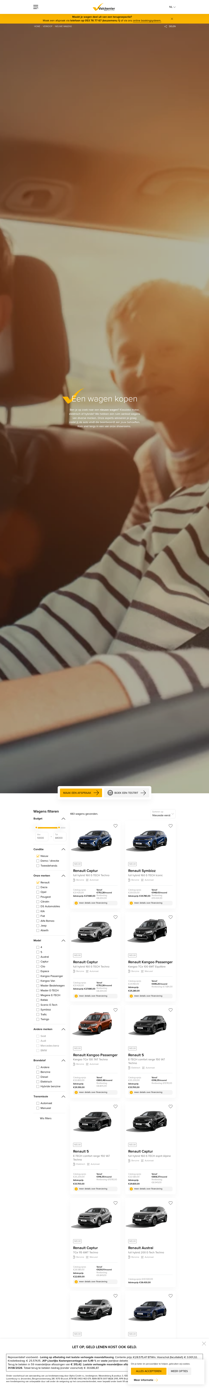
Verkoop (47, 26)
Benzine (45, 1072)
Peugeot (46, 897)
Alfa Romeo (47, 921)
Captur (45, 961)
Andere (45, 1067)
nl (171, 7)
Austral (45, 957)
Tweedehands (49, 865)
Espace (45, 971)
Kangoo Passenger (52, 976)
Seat (43, 1036)
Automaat (46, 1103)
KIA (43, 911)
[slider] (36, 827)
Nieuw (44, 856)
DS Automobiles (50, 906)
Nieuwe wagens (63, 26)
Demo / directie (50, 861)
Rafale (44, 1000)
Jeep (44, 925)
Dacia (44, 887)
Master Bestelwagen (53, 985)
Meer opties (179, 1371)
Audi (43, 1041)
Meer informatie (143, 1380)
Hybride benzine (50, 1086)
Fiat (43, 916)
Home (37, 26)
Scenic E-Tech (49, 1005)
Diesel (44, 1077)
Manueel (46, 1108)
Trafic (44, 1014)
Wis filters (45, 1118)
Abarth (45, 930)
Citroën (45, 901)
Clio (43, 966)
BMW (44, 1050)
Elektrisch (46, 1081)
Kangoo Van (48, 981)
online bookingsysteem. (147, 20)
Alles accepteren (148, 1371)
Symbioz (46, 1009)
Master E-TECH (50, 990)
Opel (43, 892)
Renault (45, 882)
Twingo (45, 1019)
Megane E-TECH (50, 995)
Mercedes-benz (50, 1045)
